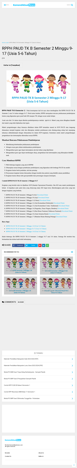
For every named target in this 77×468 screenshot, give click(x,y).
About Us (41, 453)
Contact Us (8, 456)
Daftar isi (40, 456)
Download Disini (42, 195)
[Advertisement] (38, 25)
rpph (7, 42)
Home (3, 42)
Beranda (7, 453)
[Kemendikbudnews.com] (24, 5)
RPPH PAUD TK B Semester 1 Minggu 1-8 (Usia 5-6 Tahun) (26, 226)
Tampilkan (15, 65)
